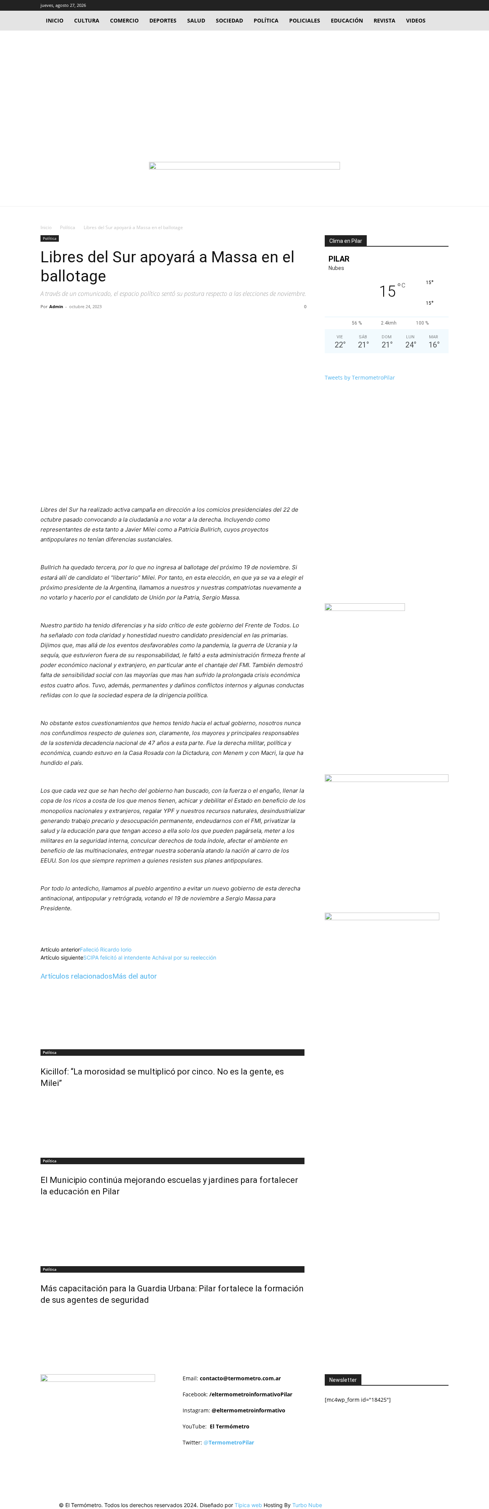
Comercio (124, 20)
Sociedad (229, 20)
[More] (164, 323)
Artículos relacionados (76, 976)
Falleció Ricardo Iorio (105, 949)
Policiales (304, 20)
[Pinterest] (128, 323)
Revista (384, 20)
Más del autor (134, 976)
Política (266, 20)
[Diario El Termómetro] (244, 176)
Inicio (54, 20)
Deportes (162, 20)
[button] (406, 5)
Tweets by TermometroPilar (360, 377)
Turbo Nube (307, 1505)
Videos (416, 20)
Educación (347, 20)
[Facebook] (417, 5)
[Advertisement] (244, 87)
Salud (196, 20)
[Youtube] (443, 5)
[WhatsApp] (146, 323)
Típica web (248, 1505)
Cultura (86, 20)
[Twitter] (430, 5)
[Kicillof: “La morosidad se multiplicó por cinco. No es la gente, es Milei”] (173, 1015)
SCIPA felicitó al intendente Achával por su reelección (149, 957)
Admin (56, 306)
